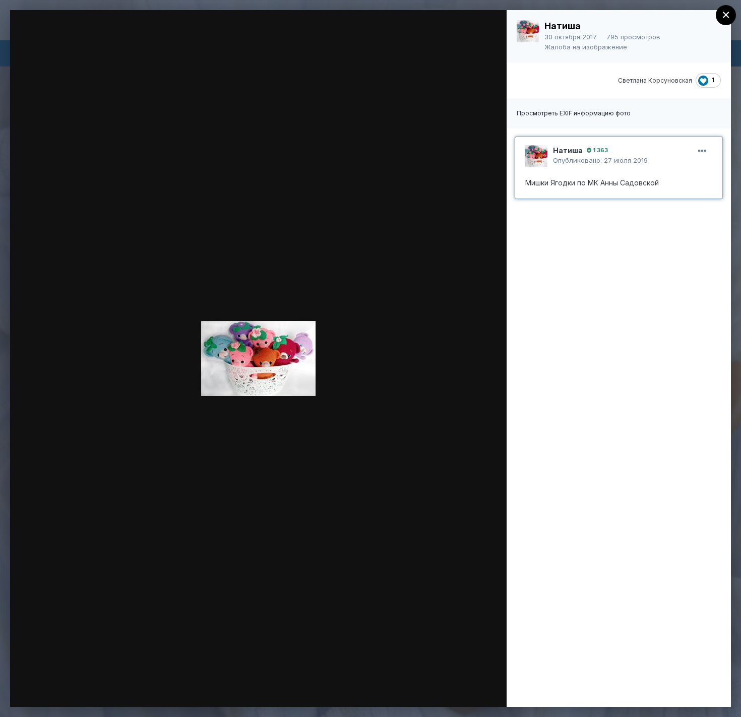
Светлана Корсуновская (655, 80)
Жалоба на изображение (585, 47)
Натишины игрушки (97, 37)
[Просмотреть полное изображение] (489, 28)
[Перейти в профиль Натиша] (528, 31)
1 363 (599, 150)
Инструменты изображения (358, 689)
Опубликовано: (600, 160)
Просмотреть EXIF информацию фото (574, 113)
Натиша (562, 26)
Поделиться (462, 689)
